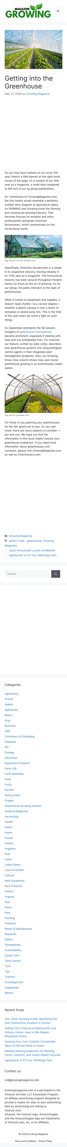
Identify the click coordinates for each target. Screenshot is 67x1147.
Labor (8, 859)
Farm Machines (14, 773)
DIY (7, 747)
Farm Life (11, 768)
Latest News (13, 864)
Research (10, 934)
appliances (11, 709)
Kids (7, 854)
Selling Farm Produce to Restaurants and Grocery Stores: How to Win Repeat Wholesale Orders (30, 1032)
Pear (7, 902)
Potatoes (10, 923)
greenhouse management (36, 331)
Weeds (9, 992)
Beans (8, 715)
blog (7, 720)
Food (8, 779)
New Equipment (14, 880)
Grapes (9, 800)
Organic (9, 896)
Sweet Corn (12, 955)
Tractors (10, 976)
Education (11, 757)
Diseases (10, 741)
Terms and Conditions (25, 1141)
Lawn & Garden (14, 870)
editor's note (17, 540)
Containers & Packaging (19, 736)
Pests (8, 907)
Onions (9, 891)
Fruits (8, 784)
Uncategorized (14, 982)
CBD (7, 731)
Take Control (13, 960)
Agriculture (11, 693)
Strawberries (13, 944)
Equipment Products (17, 763)
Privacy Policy (45, 1141)
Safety (9, 939)
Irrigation (10, 848)
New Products (13, 886)
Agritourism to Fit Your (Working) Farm (33, 555)
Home (8, 832)
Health (9, 821)
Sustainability (13, 950)
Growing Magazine (20, 536)
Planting (10, 918)
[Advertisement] (33, 135)
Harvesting (11, 816)
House (9, 838)
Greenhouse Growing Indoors (23, 805)
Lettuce (9, 875)
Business (10, 725)
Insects (9, 843)
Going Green (12, 795)
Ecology (9, 752)
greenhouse (34, 540)
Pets (7, 912)
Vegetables (12, 987)
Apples (9, 704)
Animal (9, 699)
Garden (9, 789)
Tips (7, 971)
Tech (8, 966)
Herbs (8, 827)
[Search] (55, 574)
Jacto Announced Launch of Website (32, 550)
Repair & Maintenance (18, 928)
